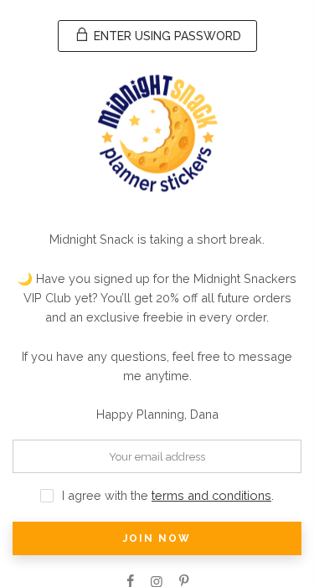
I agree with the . (168, 495)
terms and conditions (211, 495)
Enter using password (165, 36)
